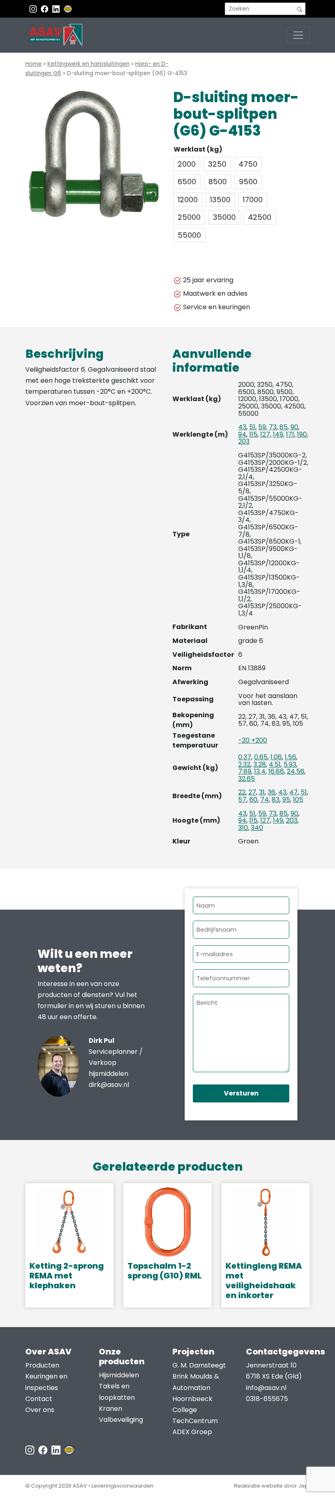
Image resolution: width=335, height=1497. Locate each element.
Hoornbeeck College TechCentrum (195, 1410)
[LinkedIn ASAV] (56, 1450)
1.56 (290, 757)
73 (273, 427)
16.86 (276, 771)
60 (253, 799)
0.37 (244, 757)
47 (293, 792)
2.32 (244, 764)
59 (262, 427)
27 (252, 792)
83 (275, 799)
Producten (42, 1365)
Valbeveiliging (121, 1419)
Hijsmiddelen (119, 1375)
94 (242, 434)
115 (253, 434)
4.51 (275, 764)
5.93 (290, 764)
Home (33, 64)
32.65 (246, 778)
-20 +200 (252, 740)
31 (262, 792)
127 (265, 434)
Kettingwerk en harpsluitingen (88, 64)
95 (286, 799)
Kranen (110, 1408)
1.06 (276, 757)
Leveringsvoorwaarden (123, 1485)
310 (243, 827)
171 (290, 434)
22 (242, 792)
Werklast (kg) (198, 149)
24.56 (295, 771)
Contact (38, 1398)
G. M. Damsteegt (199, 1365)
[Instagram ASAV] (33, 9)
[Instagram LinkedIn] (56, 9)
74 (264, 799)
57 (242, 799)
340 (257, 827)
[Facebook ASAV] (45, 9)
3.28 (259, 764)
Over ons (39, 1409)
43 (242, 427)
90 (294, 427)
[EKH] (68, 9)
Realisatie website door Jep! (272, 1485)
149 (278, 434)
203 (244, 441)
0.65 (261, 757)
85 (283, 427)
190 (302, 434)
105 (298, 799)
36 (271, 792)
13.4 (260, 771)
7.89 (244, 771)
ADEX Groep (192, 1432)
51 (252, 427)
